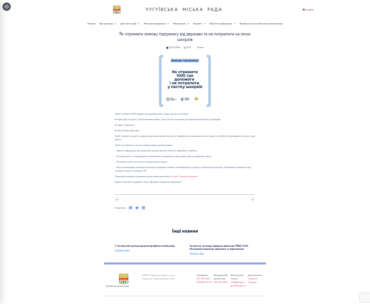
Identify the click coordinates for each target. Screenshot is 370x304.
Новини (91, 24)
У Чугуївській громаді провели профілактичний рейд (144, 246)
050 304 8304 (221, 282)
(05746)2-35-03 (204, 282)
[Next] (220, 199)
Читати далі (122, 250)
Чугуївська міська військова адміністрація (261, 24)
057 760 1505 (203, 279)
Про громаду (106, 24)
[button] (130, 208)
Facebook (252, 279)
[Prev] (150, 199)
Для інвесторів (128, 24)
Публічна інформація (220, 24)
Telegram (252, 282)
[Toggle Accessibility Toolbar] (6, 6)
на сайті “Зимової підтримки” (184, 176)
